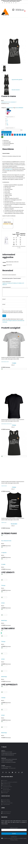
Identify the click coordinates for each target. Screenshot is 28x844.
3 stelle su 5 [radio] (15, 283)
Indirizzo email (14, 828)
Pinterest (12, 135)
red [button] (7, 113)
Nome (4, 299)
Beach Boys (4, 620)
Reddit (25, 135)
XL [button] (7, 123)
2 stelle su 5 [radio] (10, 283)
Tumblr (22, 135)
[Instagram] (11, 3)
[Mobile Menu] (2, 5)
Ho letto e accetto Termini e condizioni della (15, 839)
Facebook (2, 135)
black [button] (8, 109)
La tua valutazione (6, 281)
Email (3, 304)
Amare (3, 603)
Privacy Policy (14, 840)
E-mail (15, 135)
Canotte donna (9, 107)
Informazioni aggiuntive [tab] (8, 143)
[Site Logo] (5, 12)
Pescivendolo (14, 524)
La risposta (3, 552)
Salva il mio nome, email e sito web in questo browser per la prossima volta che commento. (12, 311)
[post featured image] (14, 344)
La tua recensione (6, 287)
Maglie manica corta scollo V (6, 423)
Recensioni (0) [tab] (6, 145)
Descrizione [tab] (6, 140)
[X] (5, 3)
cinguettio (5, 135)
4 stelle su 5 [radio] (20, 283)
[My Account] (21, 12)
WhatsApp (2, 137)
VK (17, 135)
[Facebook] (2, 3)
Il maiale (14, 363)
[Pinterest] (9, 3)
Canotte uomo (3, 522)
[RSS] (7, 3)
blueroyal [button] (9, 110)
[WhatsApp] (14, 3)
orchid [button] (8, 112)
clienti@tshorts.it (8, 169)
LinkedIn (7, 135)
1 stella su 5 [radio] (4, 283)
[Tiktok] (16, 3)
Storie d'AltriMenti (19, 107)
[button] (1, 72)
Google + (10, 135)
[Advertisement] (14, 27)
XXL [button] (7, 124)
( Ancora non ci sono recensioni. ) (8, 102)
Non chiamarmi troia (6, 540)
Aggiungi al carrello (6, 132)
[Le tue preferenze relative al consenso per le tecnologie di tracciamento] (1, 633)
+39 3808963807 (12, 768)
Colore (3, 109)
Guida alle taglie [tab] (7, 142)
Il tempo (14, 425)
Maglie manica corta (5, 361)
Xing (20, 135)
